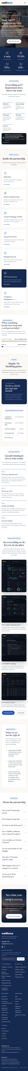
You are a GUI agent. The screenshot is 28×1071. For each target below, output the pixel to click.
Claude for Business (20, 972)
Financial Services (6, 1021)
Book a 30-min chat (14, 41)
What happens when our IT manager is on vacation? (11, 867)
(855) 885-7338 (5, 941)
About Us (4, 1028)
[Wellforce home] (7, 3)
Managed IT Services (7, 967)
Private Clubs (5, 1012)
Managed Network (6, 983)
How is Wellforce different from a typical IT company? (11, 833)
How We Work (5, 1031)
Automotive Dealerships (5, 1009)
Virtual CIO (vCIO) (6, 980)
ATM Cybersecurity (6, 985)
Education (4, 1005)
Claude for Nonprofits (20, 967)
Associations (5, 999)
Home (3, 12)
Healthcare (4, 1015)
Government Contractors (5, 1018)
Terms (25, 1067)
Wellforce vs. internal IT (20, 1015)
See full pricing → (9, 437)
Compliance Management (5, 988)
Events (17, 1001)
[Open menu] (25, 2)
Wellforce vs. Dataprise (18, 1007)
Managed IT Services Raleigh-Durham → (11, 1063)
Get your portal (8, 712)
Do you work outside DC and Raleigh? (12, 850)
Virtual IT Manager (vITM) (6, 977)
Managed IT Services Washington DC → (11, 1052)
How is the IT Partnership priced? (11, 812)
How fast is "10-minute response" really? (10, 858)
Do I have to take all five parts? (12, 825)
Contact (4, 1036)
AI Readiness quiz (19, 977)
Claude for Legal (19, 969)
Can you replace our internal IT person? (11, 841)
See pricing (21, 712)
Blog (16, 996)
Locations (4, 1033)
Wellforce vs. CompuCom (18, 1011)
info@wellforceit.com (7, 943)
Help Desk (4, 969)
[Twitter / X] (4, 947)
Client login (4, 1038)
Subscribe (20, 959)
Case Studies (18, 999)
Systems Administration (5, 972)
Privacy (21, 1067)
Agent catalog (18, 974)
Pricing (16, 1004)
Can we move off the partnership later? (9, 876)
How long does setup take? (11, 819)
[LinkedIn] (2, 947)
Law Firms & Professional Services (7, 1002)
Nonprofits (4, 996)
